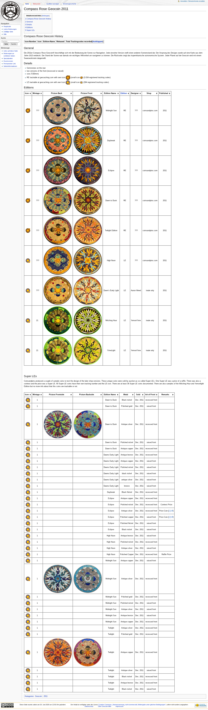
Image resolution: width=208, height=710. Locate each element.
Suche (3, 38)
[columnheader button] (125, 93)
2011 (46, 696)
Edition (124, 93)
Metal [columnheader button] (125, 395)
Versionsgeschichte (69, 4)
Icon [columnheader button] (27, 93)
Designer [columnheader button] (135, 93)
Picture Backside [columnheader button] (86, 395)
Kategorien (29, 696)
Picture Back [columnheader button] (56, 93)
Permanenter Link (10, 63)
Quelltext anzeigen (52, 4)
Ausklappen (97, 42)
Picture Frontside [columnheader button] (56, 395)
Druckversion (8, 61)
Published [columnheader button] (163, 93)
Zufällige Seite (8, 32)
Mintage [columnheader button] (36, 93)
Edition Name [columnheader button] (110, 93)
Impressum (119, 706)
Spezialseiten (8, 58)
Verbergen (45, 16)
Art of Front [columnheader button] (150, 395)
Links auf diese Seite (11, 51)
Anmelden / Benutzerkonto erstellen (192, 1)
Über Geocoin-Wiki (104, 706)
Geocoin (38, 696)
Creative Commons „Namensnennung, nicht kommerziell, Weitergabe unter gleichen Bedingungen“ (132, 704)
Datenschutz (89, 706)
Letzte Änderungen (10, 29)
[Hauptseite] (11, 11)
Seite (27, 4)
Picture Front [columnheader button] (86, 93)
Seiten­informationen (10, 66)
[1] (170, 511)
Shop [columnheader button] (149, 93)
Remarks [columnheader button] (165, 395)
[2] (170, 517)
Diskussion (36, 4)
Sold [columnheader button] (138, 395)
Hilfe (5, 34)
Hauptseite (7, 26)
